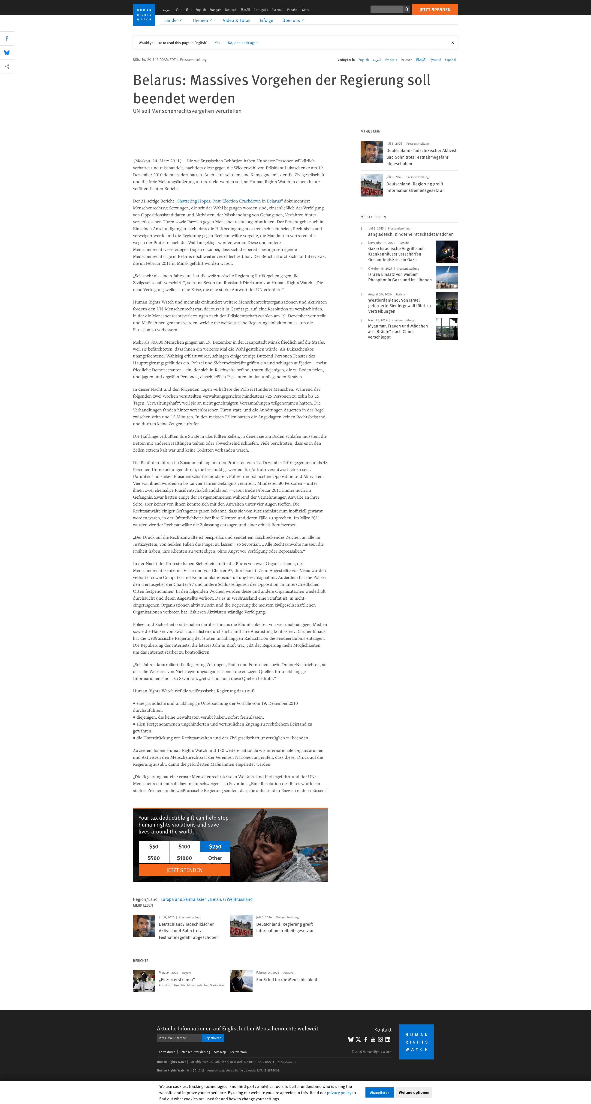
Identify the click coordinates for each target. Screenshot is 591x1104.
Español (293, 9)
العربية (167, 9)
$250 (215, 846)
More (309, 9)
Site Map (220, 1052)
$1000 (184, 858)
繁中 (188, 9)
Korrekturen (167, 1052)
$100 (184, 846)
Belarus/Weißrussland (231, 899)
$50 (153, 846)
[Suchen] (406, 9)
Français (215, 9)
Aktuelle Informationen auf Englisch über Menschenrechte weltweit (237, 1028)
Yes (217, 42)
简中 (178, 9)
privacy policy (339, 1092)
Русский (277, 9)
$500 (154, 858)
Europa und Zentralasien (184, 899)
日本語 (245, 9)
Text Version (238, 1052)
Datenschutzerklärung (194, 1052)
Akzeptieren (379, 1092)
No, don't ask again (243, 42)
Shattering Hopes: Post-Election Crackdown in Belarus (229, 201)
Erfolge (266, 20)
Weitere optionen (414, 1092)
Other (215, 858)
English (201, 9)
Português (261, 9)
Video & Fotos (236, 20)
